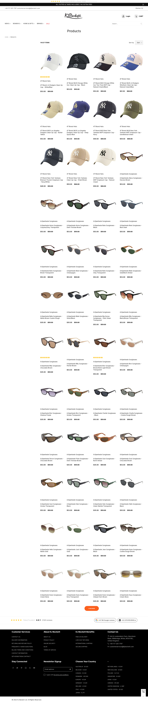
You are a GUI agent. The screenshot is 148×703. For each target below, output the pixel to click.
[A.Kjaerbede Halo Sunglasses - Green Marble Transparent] (105, 483)
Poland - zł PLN (113, 673)
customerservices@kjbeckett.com (28, 8)
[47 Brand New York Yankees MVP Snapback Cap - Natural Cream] (105, 157)
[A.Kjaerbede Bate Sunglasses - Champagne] (78, 249)
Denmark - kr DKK (82, 676)
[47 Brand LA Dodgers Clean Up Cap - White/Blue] (52, 62)
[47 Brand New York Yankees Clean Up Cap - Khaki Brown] (78, 157)
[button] (45, 77)
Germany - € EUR (81, 683)
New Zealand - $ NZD (115, 670)
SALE (48, 23)
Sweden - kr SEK (113, 683)
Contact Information (19, 653)
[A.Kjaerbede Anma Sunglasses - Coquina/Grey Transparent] (52, 204)
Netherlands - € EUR (115, 666)
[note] (74, 1)
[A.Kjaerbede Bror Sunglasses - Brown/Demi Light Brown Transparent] (105, 342)
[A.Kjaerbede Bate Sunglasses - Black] (105, 204)
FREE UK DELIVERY (81, 637)
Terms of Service (50, 650)
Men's (7, 23)
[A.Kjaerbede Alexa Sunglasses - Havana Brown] (131, 157)
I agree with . (57, 675)
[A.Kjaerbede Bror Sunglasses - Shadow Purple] (52, 392)
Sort (138, 42)
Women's (16, 23)
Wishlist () (139, 8)
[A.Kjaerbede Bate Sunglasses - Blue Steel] (131, 204)
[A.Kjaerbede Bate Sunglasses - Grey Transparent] (105, 249)
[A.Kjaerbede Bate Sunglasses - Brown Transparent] (52, 249)
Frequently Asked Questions (22, 646)
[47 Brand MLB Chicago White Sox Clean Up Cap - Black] (78, 62)
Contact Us (16, 637)
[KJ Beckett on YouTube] (34, 668)
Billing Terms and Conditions (22, 650)
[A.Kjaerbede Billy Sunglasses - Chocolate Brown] (52, 342)
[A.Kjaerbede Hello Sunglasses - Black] (131, 483)
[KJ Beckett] (73, 16)
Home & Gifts (28, 23)
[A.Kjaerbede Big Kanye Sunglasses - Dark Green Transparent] (105, 295)
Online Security (49, 643)
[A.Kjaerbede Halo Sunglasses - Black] (78, 483)
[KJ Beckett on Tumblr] (30, 668)
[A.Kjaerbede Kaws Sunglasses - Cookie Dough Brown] (131, 528)
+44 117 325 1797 (11, 8)
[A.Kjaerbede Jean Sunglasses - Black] (105, 528)
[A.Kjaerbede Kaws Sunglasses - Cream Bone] (52, 574)
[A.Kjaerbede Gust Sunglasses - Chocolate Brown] (131, 437)
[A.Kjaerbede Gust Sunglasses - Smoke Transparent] (52, 483)
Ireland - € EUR (81, 686)
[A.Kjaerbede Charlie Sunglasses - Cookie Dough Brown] (131, 392)
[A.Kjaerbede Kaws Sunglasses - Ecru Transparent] (78, 574)
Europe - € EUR (81, 679)
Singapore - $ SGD (114, 676)
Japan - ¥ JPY (80, 692)
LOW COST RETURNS (82, 640)
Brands (40, 23)
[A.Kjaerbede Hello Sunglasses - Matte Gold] (52, 528)
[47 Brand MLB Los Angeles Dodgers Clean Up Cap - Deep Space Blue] (78, 109)
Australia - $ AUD (82, 666)
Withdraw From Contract (21, 656)
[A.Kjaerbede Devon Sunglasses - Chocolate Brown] (52, 437)
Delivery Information (19, 640)
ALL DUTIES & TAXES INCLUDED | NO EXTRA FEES (74, 4)
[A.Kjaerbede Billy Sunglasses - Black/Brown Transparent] (131, 295)
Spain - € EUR (112, 679)
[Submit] (141, 24)
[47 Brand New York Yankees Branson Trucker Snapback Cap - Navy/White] (52, 157)
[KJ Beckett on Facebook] (13, 668)
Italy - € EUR (80, 689)
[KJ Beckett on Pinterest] (21, 668)
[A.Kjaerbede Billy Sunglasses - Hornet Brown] (78, 342)
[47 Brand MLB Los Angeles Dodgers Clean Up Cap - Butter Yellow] (52, 109)
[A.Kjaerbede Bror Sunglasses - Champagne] (131, 342)
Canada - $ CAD (81, 673)
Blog (45, 646)
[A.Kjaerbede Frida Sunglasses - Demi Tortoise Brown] (78, 437)
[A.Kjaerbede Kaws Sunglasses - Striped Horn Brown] (105, 574)
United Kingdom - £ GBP (116, 686)
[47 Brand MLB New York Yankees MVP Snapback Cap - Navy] (105, 109)
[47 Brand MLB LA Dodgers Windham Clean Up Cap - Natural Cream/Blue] (131, 62)
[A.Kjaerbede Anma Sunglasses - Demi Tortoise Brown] (78, 204)
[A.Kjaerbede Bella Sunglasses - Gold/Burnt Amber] (131, 249)
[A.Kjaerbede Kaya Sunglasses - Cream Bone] (131, 574)
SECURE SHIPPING (81, 646)
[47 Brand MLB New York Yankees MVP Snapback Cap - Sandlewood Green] (131, 109)
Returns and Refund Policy (22, 643)
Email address (49, 669)
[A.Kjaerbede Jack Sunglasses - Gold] (78, 528)
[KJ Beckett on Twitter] (17, 668)
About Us (47, 637)
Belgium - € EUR (81, 670)
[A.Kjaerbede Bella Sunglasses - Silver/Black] (78, 295)
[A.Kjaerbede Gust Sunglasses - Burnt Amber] (105, 437)
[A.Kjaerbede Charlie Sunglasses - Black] (105, 392)
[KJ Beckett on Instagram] (25, 668)
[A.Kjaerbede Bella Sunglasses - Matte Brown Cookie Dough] (52, 295)
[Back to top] (143, 696)
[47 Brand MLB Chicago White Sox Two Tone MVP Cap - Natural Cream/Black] (105, 62)
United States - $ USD (115, 689)
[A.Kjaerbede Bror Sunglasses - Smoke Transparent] (78, 392)
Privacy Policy (49, 640)
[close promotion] (143, 4)
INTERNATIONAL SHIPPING (84, 643)
